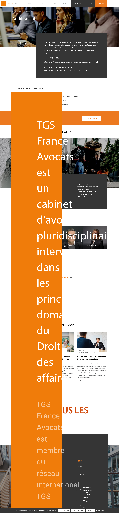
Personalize (90, 510)
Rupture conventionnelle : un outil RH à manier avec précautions (92, 357)
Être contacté (92, 118)
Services (17, 3)
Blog (64, 3)
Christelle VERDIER (95, 236)
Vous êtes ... (78, 3)
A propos (53, 3)
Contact (101, 3)
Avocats (41, 3)
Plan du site (87, 499)
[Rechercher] (109, 3)
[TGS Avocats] (80, 461)
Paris (84, 507)
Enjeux (30, 3)
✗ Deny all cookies (78, 510)
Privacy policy (100, 510)
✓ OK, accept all (64, 510)
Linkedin (88, 487)
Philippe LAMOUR (71, 235)
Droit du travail (84, 381)
